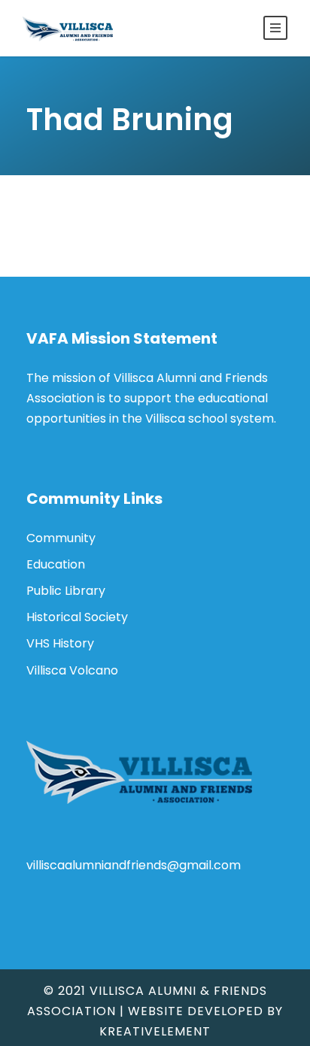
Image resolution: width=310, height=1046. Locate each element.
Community (61, 538)
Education (55, 564)
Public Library (65, 590)
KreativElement (155, 1031)
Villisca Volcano (72, 670)
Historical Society (77, 617)
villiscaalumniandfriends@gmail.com (133, 865)
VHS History (60, 643)
